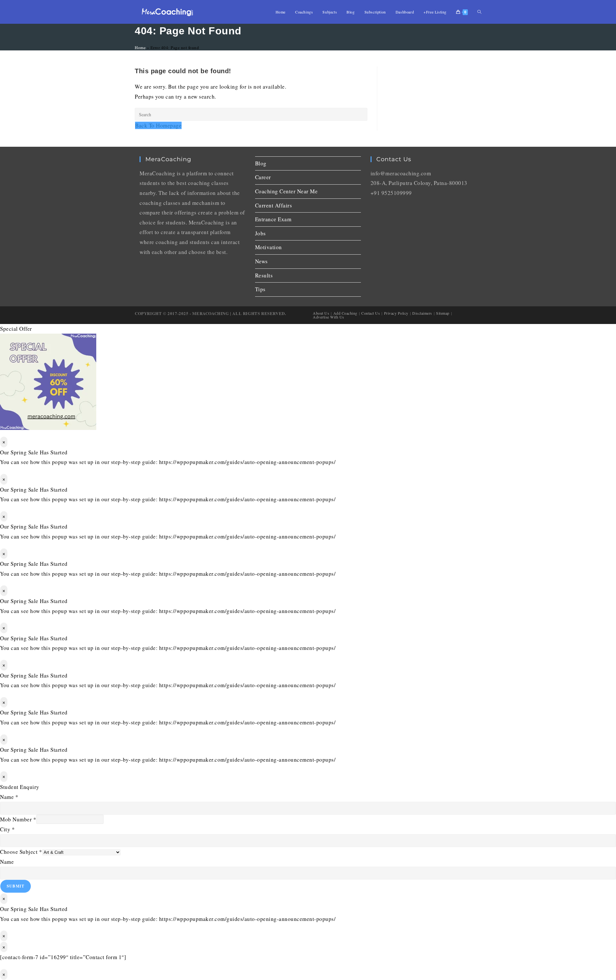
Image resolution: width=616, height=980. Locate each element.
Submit (15, 886)
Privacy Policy (396, 313)
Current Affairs (273, 205)
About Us (321, 313)
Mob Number (18, 819)
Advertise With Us (328, 316)
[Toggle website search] (479, 12)
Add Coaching (345, 313)
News (261, 261)
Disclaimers (422, 313)
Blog (261, 163)
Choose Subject (21, 851)
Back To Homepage (158, 125)
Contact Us (370, 313)
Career (263, 177)
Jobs (260, 233)
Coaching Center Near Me (286, 191)
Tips (260, 289)
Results (264, 275)
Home (140, 47)
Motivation (268, 247)
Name (9, 797)
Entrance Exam (273, 219)
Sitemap (442, 313)
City (7, 829)
